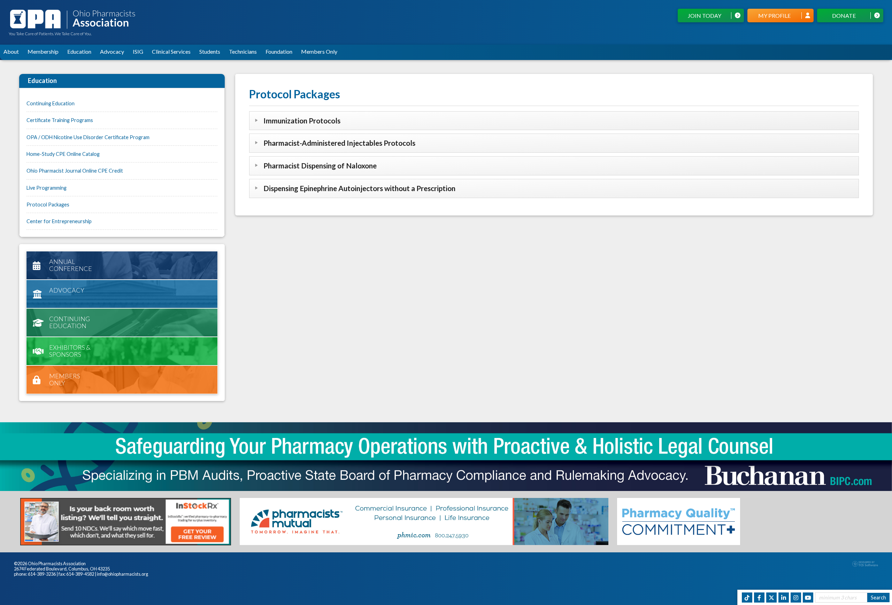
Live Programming (46, 188)
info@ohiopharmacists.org (122, 574)
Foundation (279, 51)
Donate (844, 15)
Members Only (319, 51)
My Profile (774, 15)
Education (79, 51)
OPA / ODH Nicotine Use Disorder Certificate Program (87, 137)
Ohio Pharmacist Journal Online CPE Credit (74, 171)
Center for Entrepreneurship (59, 221)
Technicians (243, 51)
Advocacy (112, 51)
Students (209, 51)
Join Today (704, 15)
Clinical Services (171, 51)
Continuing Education (50, 103)
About (11, 51)
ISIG (138, 51)
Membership (43, 51)
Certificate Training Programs (59, 120)
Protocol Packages (47, 204)
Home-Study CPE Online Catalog (63, 154)
